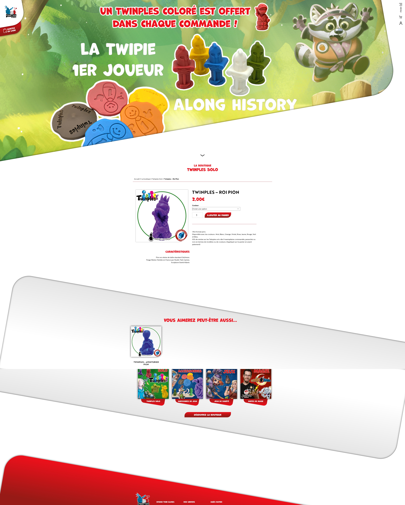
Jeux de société (221, 401)
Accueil (137, 179)
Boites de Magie (255, 401)
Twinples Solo (157, 179)
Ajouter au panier (218, 215)
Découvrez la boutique (207, 414)
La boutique (145, 179)
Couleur (195, 205)
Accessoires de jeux (187, 401)
